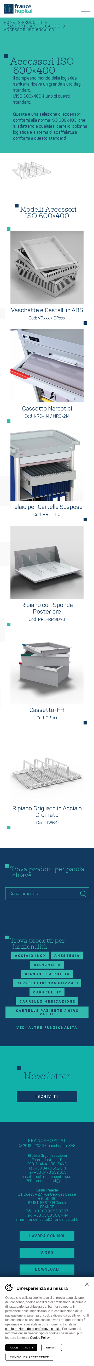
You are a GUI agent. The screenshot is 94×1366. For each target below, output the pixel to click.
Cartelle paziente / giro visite (47, 1012)
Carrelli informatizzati (47, 983)
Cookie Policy (39, 1338)
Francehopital (18, 9)
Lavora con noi (46, 1236)
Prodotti (32, 22)
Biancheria (47, 965)
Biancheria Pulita (47, 974)
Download (47, 1269)
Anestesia (67, 956)
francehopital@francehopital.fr (52, 1219)
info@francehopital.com (52, 1176)
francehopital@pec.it (51, 1181)
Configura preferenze (29, 1357)
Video (46, 1252)
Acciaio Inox (30, 956)
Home (9, 22)
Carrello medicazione (47, 1001)
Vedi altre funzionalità (47, 1028)
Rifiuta (52, 1347)
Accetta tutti (21, 1347)
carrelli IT (47, 992)
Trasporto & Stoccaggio (32, 26)
